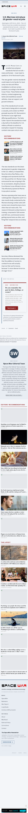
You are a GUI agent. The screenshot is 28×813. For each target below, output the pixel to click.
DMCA (25, 752)
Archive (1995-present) (9, 710)
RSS (10, 745)
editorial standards (4, 341)
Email (16, 328)
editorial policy (16, 392)
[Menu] (24, 6)
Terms (20, 752)
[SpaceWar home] (9, 6)
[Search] (21, 6)
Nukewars (5, 701)
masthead (14, 341)
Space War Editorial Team (10, 36)
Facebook (11, 328)
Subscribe (5, 1)
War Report (5, 704)
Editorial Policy (6, 722)
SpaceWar (5, 698)
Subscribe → (8, 742)
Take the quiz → (11, 308)
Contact (4, 728)
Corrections (5, 725)
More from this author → (14, 395)
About (3, 717)
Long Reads (5, 707)
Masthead (5, 719)
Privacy (14, 752)
